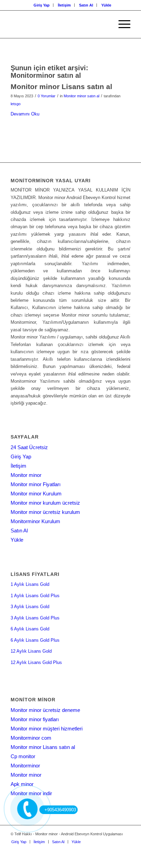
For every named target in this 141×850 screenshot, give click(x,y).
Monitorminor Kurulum (35, 521)
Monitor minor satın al (81, 96)
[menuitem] (41, 5)
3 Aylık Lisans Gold (30, 606)
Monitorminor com (31, 738)
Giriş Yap (42, 5)
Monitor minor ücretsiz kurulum (45, 512)
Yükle (106, 5)
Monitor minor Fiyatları (36, 484)
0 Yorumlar (46, 96)
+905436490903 (60, 809)
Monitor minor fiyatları (35, 719)
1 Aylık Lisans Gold (30, 584)
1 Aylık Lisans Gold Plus (35, 595)
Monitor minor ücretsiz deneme (45, 710)
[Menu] (121, 24)
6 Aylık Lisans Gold (30, 628)
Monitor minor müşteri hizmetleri (46, 728)
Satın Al (86, 5)
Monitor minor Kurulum (36, 493)
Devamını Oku (25, 113)
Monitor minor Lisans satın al (61, 86)
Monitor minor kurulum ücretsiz (45, 503)
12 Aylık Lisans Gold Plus (36, 662)
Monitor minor (26, 475)
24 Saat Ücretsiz (29, 447)
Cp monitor (23, 756)
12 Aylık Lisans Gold (31, 651)
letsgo (16, 104)
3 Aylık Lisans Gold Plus (35, 617)
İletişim (64, 5)
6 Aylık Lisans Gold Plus (35, 640)
